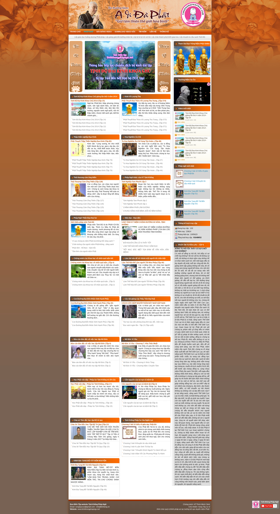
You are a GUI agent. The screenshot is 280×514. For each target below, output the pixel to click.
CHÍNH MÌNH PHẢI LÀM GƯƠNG (136, 207)
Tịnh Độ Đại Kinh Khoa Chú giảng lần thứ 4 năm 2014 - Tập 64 (196, 115)
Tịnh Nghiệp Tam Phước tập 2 (135, 201)
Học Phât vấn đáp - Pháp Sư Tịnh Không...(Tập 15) (92, 406)
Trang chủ (75, 32)
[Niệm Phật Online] (192, 74)
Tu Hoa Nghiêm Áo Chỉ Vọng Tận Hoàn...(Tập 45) (143, 167)
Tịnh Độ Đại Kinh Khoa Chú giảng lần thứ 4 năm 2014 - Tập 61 (196, 153)
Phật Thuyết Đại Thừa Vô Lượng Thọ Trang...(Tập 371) (145, 126)
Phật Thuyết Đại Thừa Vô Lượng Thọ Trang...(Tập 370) (145, 130)
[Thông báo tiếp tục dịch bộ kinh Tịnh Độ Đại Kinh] (120, 89)
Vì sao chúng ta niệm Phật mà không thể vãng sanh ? (93, 241)
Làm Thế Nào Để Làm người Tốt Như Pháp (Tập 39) (144, 281)
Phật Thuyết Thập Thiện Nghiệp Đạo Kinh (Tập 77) (92, 167)
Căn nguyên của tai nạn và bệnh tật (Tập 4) (139, 384)
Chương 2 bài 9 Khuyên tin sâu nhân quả (139, 443)
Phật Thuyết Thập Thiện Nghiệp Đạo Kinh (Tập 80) (91, 141)
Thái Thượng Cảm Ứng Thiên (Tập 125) (88, 207)
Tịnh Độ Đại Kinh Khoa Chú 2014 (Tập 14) (89, 120)
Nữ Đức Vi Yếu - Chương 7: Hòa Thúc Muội (139, 344)
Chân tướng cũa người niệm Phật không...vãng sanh (93, 244)
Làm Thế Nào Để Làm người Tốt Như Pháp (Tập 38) (144, 285)
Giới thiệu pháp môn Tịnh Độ (82, 222)
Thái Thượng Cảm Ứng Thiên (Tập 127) (88, 201)
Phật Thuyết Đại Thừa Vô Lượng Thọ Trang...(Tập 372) (145, 123)
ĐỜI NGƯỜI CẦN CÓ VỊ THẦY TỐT (137, 243)
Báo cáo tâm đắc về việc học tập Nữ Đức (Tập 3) (91, 362)
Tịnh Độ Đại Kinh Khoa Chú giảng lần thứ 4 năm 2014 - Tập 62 (196, 140)
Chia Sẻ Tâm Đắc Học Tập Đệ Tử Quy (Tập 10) (91, 447)
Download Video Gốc (125, 32)
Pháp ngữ (88, 32)
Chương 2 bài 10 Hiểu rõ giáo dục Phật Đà (139, 424)
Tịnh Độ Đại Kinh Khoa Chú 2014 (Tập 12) (89, 126)
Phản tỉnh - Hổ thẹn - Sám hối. (84, 248)
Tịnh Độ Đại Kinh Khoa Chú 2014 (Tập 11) (89, 130)
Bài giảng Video (104, 32)
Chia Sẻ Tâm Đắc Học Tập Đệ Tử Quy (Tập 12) (90, 424)
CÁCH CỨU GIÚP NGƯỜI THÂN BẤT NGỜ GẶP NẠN (143, 303)
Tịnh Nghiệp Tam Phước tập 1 (135, 204)
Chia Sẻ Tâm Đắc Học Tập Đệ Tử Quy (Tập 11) (90, 443)
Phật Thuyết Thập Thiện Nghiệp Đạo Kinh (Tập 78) (92, 163)
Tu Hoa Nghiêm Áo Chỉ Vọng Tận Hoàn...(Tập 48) (141, 141)
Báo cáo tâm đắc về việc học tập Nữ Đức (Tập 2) (91, 366)
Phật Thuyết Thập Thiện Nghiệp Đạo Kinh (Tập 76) (92, 170)
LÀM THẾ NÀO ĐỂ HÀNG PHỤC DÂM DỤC (140, 246)
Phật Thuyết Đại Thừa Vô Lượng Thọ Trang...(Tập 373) (145, 120)
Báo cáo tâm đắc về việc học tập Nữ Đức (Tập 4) (91, 344)
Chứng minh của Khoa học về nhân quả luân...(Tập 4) (92, 263)
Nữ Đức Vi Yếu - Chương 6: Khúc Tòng (138, 362)
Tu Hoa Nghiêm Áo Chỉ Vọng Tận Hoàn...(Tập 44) (143, 170)
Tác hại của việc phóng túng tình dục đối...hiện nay (143, 322)
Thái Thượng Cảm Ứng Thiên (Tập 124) (88, 211)
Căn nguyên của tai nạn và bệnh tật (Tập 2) (140, 406)
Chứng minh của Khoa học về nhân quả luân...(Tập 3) (93, 281)
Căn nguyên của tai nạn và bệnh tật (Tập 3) (140, 403)
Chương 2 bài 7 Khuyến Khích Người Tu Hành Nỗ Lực (144, 450)
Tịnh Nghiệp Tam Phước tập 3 (134, 182)
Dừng (152, 91)
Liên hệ (153, 32)
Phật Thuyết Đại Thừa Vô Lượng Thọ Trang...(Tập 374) (144, 101)
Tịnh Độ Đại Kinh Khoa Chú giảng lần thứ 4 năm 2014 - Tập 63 (196, 128)
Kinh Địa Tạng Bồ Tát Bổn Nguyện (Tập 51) (88, 465)
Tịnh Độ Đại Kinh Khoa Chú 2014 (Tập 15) (88, 101)
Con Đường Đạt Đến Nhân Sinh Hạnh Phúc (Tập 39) (93, 322)
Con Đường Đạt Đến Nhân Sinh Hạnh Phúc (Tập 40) (92, 303)
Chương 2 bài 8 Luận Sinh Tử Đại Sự (138, 447)
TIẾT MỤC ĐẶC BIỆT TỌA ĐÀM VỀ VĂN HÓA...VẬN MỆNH (146, 251)
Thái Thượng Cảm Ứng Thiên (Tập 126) (88, 204)
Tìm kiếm (142, 32)
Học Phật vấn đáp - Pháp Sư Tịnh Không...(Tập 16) (92, 403)
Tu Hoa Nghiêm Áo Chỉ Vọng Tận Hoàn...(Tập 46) (143, 163)
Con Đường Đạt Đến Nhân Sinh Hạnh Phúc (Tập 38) (93, 325)
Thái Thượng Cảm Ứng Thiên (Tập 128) (87, 182)
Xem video (181, 122)
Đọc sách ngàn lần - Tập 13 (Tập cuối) (138, 325)
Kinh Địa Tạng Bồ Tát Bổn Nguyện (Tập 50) (89, 486)
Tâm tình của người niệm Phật (84, 251)
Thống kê (164, 32)
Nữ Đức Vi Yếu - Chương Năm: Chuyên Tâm (141, 366)
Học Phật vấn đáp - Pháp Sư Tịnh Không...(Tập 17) (91, 384)
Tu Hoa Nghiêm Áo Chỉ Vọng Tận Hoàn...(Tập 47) (143, 160)
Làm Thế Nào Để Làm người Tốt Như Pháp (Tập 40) (143, 263)
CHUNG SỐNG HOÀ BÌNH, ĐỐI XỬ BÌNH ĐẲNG (142, 211)
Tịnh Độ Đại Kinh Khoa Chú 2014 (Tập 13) (89, 123)
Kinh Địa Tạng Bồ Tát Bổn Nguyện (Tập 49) (89, 490)
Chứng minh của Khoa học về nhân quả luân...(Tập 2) (93, 285)
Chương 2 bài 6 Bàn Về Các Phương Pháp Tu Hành (144, 454)
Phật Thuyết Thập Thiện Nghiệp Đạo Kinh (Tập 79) (92, 160)
